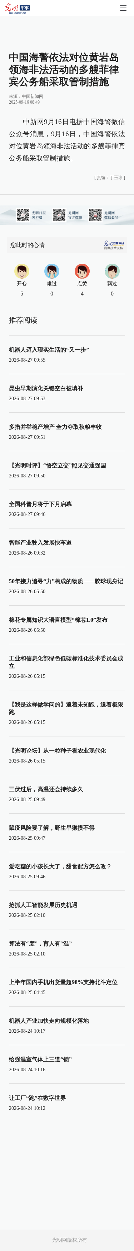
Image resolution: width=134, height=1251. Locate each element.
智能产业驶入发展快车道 (40, 543)
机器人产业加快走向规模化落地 (49, 1021)
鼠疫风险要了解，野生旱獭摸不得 (52, 828)
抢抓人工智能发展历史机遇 (43, 905)
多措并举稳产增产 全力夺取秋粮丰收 (55, 427)
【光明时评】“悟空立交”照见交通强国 (57, 465)
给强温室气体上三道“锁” (40, 1059)
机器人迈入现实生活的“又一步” (49, 350)
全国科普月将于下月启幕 (40, 504)
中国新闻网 (32, 96)
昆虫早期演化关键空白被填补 (46, 388)
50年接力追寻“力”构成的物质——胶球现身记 (66, 581)
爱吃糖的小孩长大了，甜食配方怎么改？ (60, 866)
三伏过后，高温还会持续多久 (46, 789)
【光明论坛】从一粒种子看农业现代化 (57, 751)
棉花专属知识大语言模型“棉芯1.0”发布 (58, 620)
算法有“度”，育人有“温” (40, 943)
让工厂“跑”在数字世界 (37, 1098)
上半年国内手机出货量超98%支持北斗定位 (63, 982)
